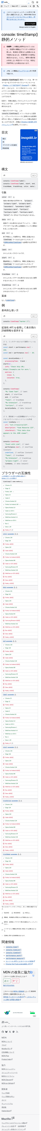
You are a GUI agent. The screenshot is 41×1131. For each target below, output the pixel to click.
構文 (4, 139)
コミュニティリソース (10, 1073)
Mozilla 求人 (6, 1049)
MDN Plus (5, 1056)
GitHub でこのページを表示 (13, 997)
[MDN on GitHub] (3, 1032)
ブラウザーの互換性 (10, 145)
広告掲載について (8, 1052)
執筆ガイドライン (8, 1076)
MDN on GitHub (7, 1083)
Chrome (24, 85)
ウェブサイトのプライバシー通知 (13, 1123)
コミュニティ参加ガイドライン (13, 1129)
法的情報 (21, 1126)
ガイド (4, 1100)
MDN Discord (6, 1080)
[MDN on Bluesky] (6, 1032)
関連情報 (6, 148)
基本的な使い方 (10, 310)
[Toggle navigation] (37, 2)
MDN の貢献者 (18, 991)
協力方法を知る (8, 985)
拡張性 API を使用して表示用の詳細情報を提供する (19, 329)
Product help (6, 1059)
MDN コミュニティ (8, 1069)
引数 (4, 192)
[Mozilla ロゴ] (8, 1118)
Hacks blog (6, 1111)
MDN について (7, 1041)
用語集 (4, 1107)
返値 (4, 295)
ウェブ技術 (6, 1093)
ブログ (4, 1045)
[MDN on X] (10, 1032)
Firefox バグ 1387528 (11, 85)
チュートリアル (7, 1104)
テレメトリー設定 (8, 1126)
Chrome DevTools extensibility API (18, 964)
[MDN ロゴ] (6, 1022)
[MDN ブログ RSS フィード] (17, 1032)
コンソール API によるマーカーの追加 (19, 961)
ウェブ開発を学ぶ (8, 1097)
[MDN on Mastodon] (13, 1032)
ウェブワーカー (24, 71)
